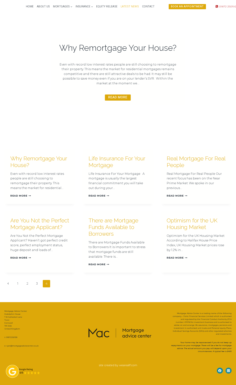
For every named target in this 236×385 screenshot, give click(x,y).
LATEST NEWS (130, 6)
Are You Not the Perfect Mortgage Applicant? (39, 223)
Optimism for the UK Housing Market (192, 223)
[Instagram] (228, 371)
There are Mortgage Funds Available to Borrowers (113, 227)
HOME (30, 6)
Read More (20, 195)
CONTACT (148, 6)
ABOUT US (43, 6)
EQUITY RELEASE (107, 6)
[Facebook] (220, 371)
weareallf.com (128, 365)
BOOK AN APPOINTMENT (187, 6)
